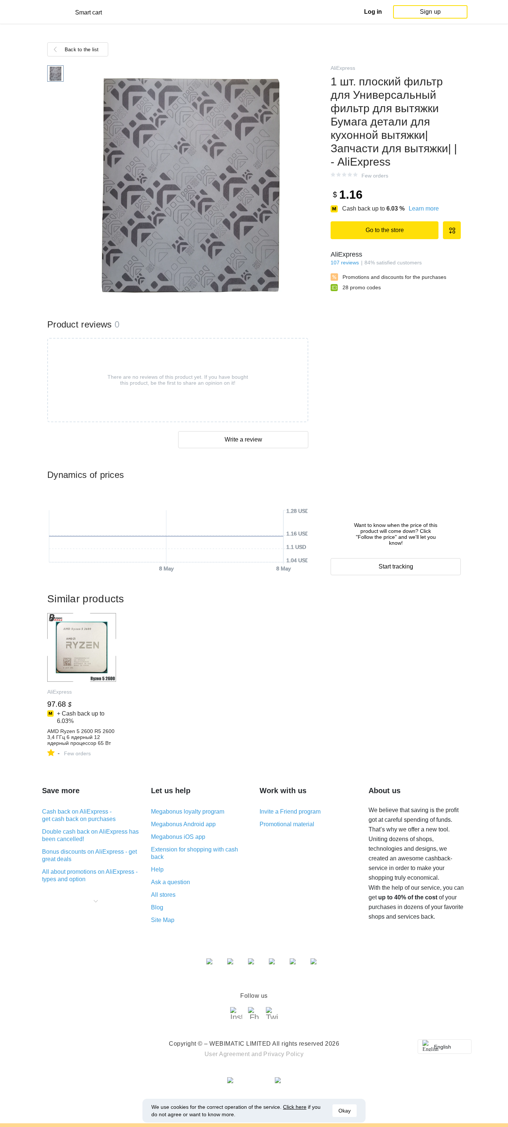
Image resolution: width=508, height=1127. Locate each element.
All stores (163, 895)
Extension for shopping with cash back (194, 853)
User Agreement (227, 1054)
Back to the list (82, 49)
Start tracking (396, 566)
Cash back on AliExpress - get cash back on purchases (79, 815)
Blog (157, 907)
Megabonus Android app (183, 824)
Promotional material (287, 824)
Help (157, 869)
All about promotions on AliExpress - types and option (90, 875)
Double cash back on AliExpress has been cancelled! (90, 835)
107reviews (345, 263)
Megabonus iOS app (178, 837)
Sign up (430, 12)
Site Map (162, 920)
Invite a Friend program (290, 811)
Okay (344, 1111)
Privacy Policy (283, 1054)
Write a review (243, 439)
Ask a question (170, 882)
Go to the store (385, 230)
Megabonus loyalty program (187, 811)
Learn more (424, 208)
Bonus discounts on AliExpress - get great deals (89, 855)
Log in (373, 12)
